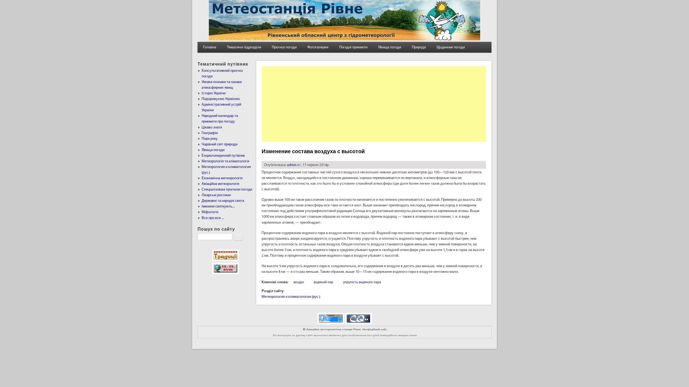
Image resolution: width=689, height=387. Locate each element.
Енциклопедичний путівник (223, 155)
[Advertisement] (374, 104)
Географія (210, 133)
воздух (299, 282)
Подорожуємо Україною (221, 99)
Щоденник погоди (451, 47)
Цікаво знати (212, 127)
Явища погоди (389, 47)
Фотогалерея (317, 47)
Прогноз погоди (284, 47)
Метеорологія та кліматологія (225, 161)
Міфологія (210, 212)
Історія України (214, 93)
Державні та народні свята (223, 201)
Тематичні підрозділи (244, 47)
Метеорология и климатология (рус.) (291, 297)
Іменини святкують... (218, 206)
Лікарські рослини (216, 195)
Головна (209, 47)
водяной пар (323, 282)
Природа (419, 47)
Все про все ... (213, 218)
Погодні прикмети (353, 47)
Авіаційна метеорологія (220, 184)
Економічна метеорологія (222, 178)
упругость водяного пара (362, 282)
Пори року (210, 139)
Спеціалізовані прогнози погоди (227, 189)
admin (292, 165)
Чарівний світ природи (219, 144)
